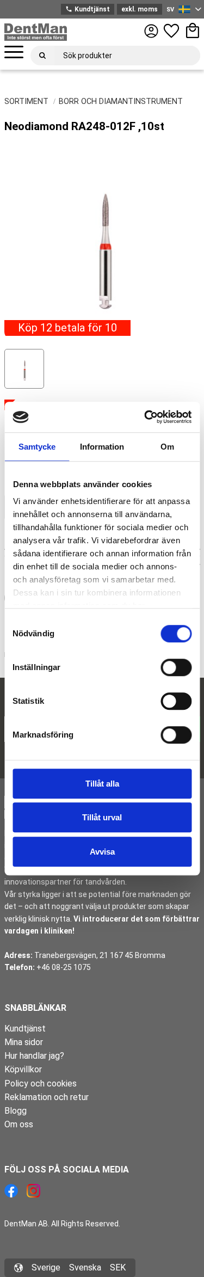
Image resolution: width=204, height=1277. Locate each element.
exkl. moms (139, 9)
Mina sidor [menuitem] (23, 1042)
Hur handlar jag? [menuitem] (34, 1056)
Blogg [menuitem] (15, 1111)
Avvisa (102, 851)
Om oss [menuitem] (18, 1124)
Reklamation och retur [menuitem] (46, 1097)
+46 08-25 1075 (63, 967)
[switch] (175, 667)
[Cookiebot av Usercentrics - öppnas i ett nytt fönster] (145, 417)
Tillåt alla (102, 783)
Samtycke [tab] (36, 446)
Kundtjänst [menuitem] (25, 1028)
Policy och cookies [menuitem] (40, 1083)
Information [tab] (102, 446)
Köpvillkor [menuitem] (23, 1069)
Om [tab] (167, 446)
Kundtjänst (87, 9)
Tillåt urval (102, 817)
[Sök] (42, 55)
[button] (13, 52)
